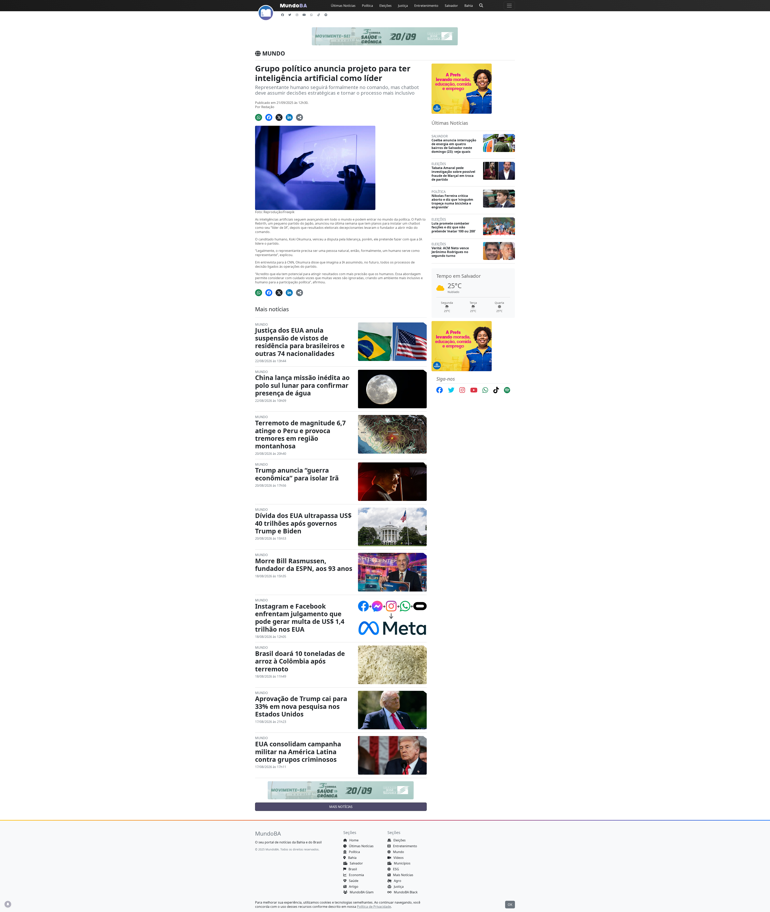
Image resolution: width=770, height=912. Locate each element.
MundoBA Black (405, 892)
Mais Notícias (402, 875)
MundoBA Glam (361, 892)
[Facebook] (282, 15)
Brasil (352, 869)
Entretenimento (426, 5)
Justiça (403, 5)
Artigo (353, 886)
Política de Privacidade (374, 906)
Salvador (451, 5)
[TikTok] (318, 15)
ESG (395, 869)
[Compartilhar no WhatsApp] (258, 117)
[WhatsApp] (311, 15)
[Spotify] (326, 15)
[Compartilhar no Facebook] (268, 117)
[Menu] (509, 6)
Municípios (401, 863)
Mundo (398, 852)
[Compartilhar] (299, 117)
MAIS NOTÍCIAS (341, 807)
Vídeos (398, 857)
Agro (397, 881)
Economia (356, 875)
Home (354, 840)
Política (367, 5)
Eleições (385, 5)
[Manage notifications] (8, 904)
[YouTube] (304, 15)
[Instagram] (297, 15)
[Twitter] (290, 15)
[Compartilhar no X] (279, 117)
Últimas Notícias (343, 5)
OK (510, 904)
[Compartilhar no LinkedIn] (289, 117)
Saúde (353, 881)
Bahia (468, 5)
